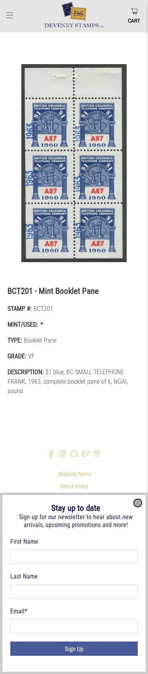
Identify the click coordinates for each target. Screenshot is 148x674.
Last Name (24, 576)
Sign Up (74, 648)
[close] (138, 503)
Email (18, 611)
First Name (24, 541)
